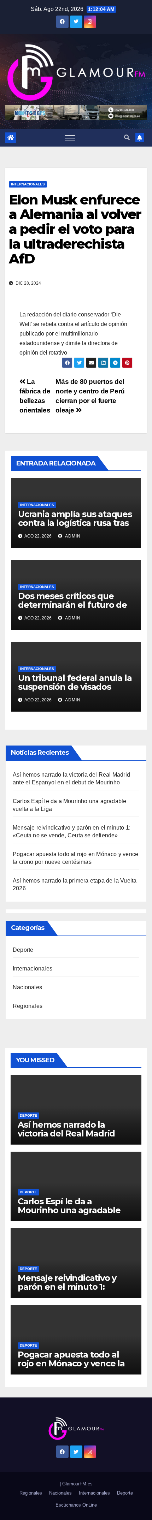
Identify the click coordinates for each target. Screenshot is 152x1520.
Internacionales (28, 184)
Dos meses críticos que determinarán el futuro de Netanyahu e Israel (72, 605)
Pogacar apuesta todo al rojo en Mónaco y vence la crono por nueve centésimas (71, 1367)
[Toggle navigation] (70, 138)
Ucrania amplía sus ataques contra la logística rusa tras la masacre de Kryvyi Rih (75, 523)
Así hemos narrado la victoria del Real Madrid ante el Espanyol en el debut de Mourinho (66, 1138)
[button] (127, 138)
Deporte (23, 950)
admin (72, 536)
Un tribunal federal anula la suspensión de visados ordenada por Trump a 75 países (74, 691)
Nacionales (27, 987)
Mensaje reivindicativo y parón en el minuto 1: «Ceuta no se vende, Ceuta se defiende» (73, 1291)
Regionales (27, 1006)
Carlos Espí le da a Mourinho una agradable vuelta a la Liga (69, 1210)
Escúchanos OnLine (76, 1505)
